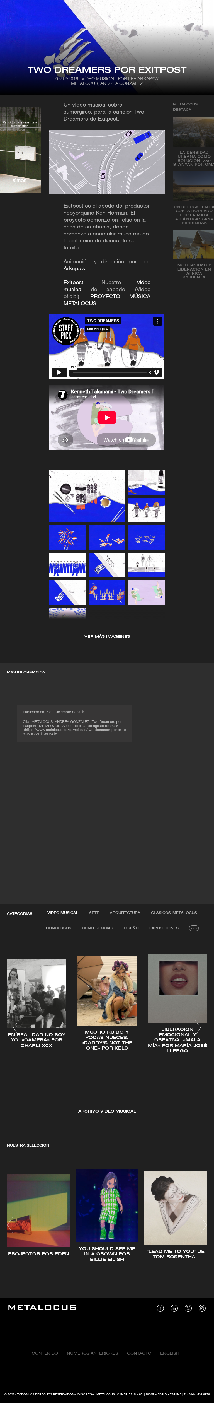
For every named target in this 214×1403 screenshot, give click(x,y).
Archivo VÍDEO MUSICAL (107, 1111)
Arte (94, 913)
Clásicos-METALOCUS (174, 913)
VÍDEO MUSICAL (62, 913)
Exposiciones (164, 928)
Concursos (58, 928)
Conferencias (97, 928)
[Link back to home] (42, 1308)
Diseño (131, 928)
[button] (16, 1028)
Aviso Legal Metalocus (95, 1394)
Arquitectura (125, 913)
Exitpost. (74, 282)
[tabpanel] (107, 1028)
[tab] (63, 913)
